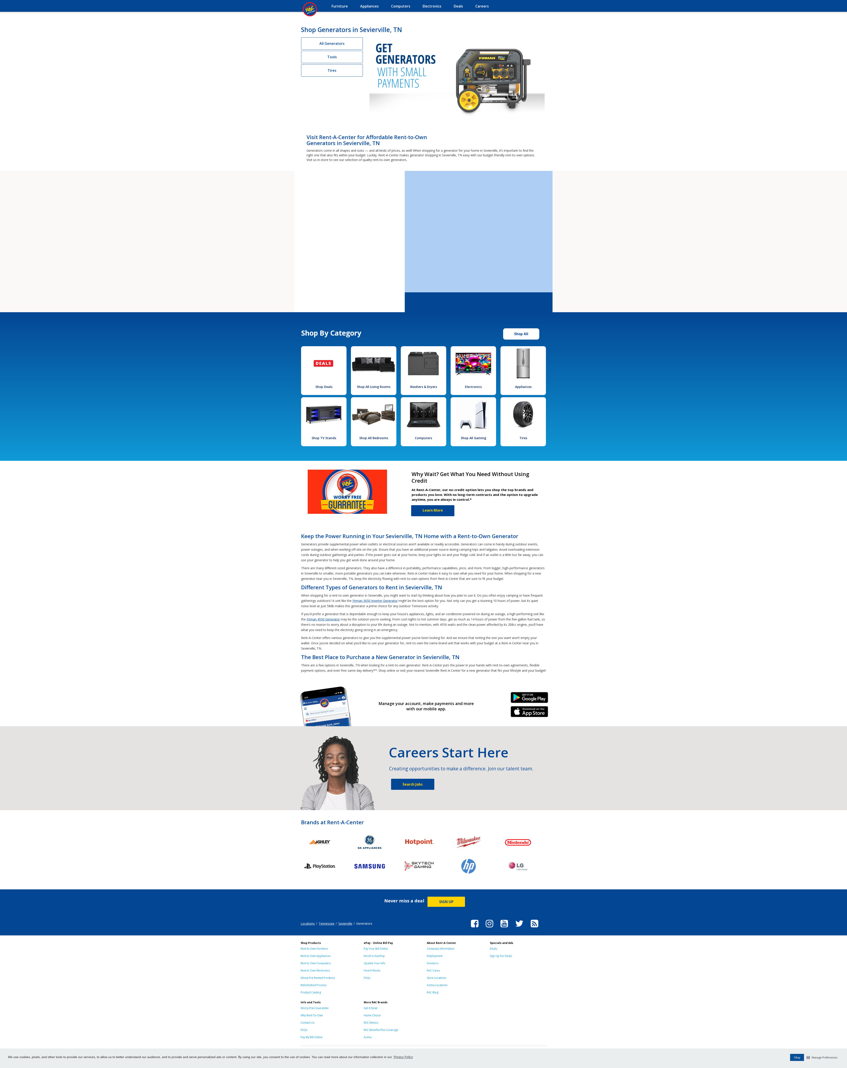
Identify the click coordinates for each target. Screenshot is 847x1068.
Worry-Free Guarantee (315, 1008)
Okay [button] (797, 1057)
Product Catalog (311, 992)
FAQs (367, 978)
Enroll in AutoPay (374, 956)
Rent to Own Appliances (315, 956)
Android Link (529, 699)
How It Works (372, 970)
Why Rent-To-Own (312, 1015)
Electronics (473, 387)
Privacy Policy (403, 1057)
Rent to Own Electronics (315, 970)
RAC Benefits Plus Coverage (381, 1030)
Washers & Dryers (423, 387)
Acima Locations (437, 985)
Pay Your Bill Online (376, 949)
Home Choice (372, 1015)
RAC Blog (432, 992)
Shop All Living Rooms (373, 387)
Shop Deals (323, 387)
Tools (332, 57)
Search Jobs (413, 784)
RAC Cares (433, 970)
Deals (493, 949)
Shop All (521, 333)
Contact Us (307, 1023)
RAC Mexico (371, 1023)
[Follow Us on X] (519, 928)
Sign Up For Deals (501, 956)
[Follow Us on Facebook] (475, 928)
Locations (308, 923)
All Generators (332, 43)
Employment (434, 956)
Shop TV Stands (324, 438)
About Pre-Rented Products (318, 978)
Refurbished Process (313, 985)
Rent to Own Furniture (314, 949)
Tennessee (326, 923)
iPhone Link (529, 713)
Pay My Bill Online (311, 1037)
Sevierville (345, 923)
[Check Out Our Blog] (534, 928)
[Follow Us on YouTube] (504, 928)
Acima (367, 1037)
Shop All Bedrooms (373, 438)
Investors (432, 963)
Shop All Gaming (473, 438)
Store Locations (436, 978)
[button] (822, 1057)
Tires (332, 70)
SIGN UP (446, 901)
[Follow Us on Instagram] (489, 928)
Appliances (523, 387)
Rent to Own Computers (316, 963)
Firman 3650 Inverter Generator (375, 601)
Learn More (433, 510)
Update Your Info (374, 963)
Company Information (440, 949)
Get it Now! (370, 1008)
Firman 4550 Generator (323, 619)
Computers (423, 438)
